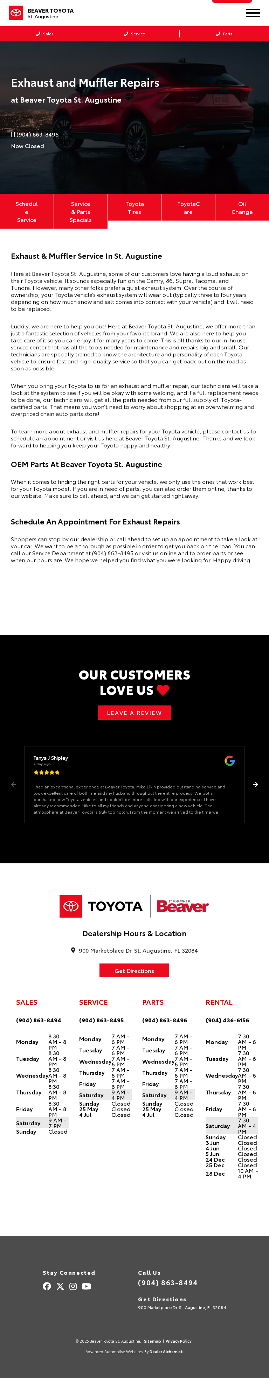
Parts (227, 33)
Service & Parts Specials (81, 211)
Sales (48, 33)
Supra (184, 280)
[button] (255, 784)
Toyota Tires (134, 207)
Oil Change (242, 207)
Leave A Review (134, 712)
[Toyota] (16, 13)
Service (137, 33)
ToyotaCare (188, 207)
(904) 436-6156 (227, 1020)
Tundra (20, 287)
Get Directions (134, 970)
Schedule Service (27, 211)
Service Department (58, 553)
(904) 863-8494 (38, 1020)
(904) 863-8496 (164, 1020)
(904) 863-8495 (112, 553)
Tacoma (205, 280)
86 (169, 280)
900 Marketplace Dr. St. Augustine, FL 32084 (182, 1307)
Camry (154, 280)
